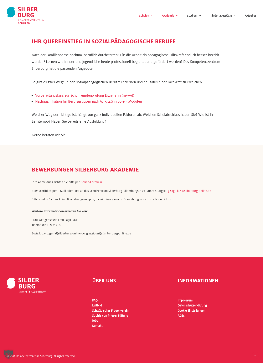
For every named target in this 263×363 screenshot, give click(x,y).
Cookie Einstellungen (191, 311)
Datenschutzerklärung (192, 305)
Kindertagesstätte (221, 15)
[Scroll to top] (255, 355)
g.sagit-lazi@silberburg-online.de (189, 191)
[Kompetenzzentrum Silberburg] (25, 15)
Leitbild (97, 305)
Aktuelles (250, 15)
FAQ (95, 300)
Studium (192, 15)
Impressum (185, 300)
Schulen (144, 15)
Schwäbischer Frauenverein (110, 311)
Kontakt (97, 326)
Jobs (95, 321)
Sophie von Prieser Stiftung (110, 316)
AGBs (181, 316)
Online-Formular (91, 182)
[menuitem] (148, 15)
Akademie (168, 15)
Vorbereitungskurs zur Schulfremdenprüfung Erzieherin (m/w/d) (84, 95)
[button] (8, 354)
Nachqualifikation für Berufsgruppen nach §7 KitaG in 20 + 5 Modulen (88, 101)
